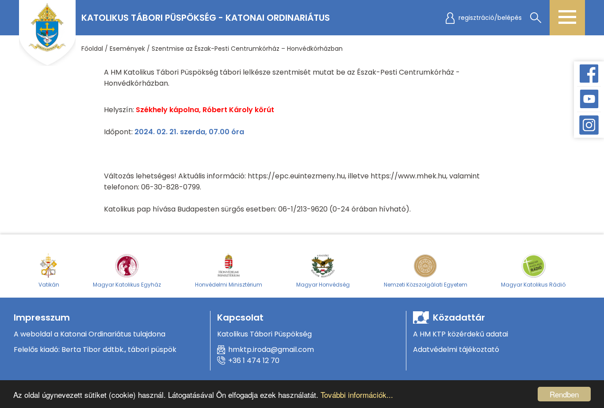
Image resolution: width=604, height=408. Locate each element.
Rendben (564, 394)
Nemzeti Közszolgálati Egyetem (425, 284)
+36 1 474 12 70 (253, 360)
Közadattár (459, 317)
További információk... (357, 394)
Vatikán (48, 284)
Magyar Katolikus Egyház (127, 284)
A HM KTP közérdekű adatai (460, 334)
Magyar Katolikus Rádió (533, 284)
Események (127, 48)
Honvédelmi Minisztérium (228, 284)
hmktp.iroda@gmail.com (271, 349)
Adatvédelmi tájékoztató (456, 349)
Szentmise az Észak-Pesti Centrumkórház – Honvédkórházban (247, 48)
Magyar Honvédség (323, 284)
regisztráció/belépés (490, 17)
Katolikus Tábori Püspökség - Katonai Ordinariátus (205, 17)
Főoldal (92, 48)
